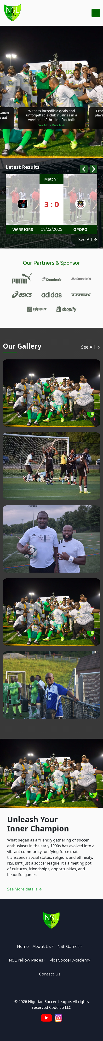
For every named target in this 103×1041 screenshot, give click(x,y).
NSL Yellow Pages (26, 960)
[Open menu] (96, 13)
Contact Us (49, 974)
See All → (87, 239)
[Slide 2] (51, 151)
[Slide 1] (42, 151)
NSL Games (68, 946)
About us (42, 946)
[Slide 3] (60, 151)
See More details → (24, 889)
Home (23, 946)
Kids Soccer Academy (70, 960)
